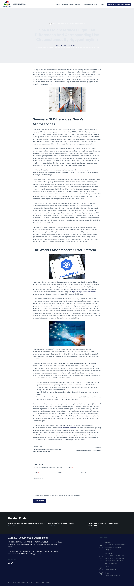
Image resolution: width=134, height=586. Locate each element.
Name (36, 472)
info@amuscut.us (110, 569)
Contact (101, 4)
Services (65, 4)
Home (58, 4)
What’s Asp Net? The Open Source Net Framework (26, 523)
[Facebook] (9, 563)
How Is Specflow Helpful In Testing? (61, 523)
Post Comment (39, 501)
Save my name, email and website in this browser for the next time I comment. (57, 495)
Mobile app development (67, 428)
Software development (77, 23)
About (71, 4)
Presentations (88, 4)
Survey (77, 4)
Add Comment (39, 479)
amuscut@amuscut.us (112, 575)
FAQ (95, 4)
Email (60, 472)
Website (83, 472)
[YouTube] (12, 563)
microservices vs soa (87, 170)
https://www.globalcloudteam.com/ (83, 292)
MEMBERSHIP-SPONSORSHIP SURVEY (119, 4)
